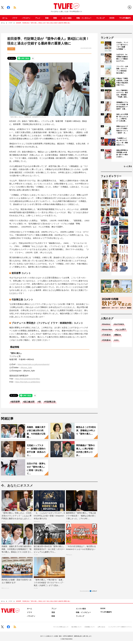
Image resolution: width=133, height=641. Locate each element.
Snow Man (107, 330)
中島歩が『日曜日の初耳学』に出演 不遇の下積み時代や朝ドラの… (122, 82)
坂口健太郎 (29, 402)
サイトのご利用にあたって (60, 627)
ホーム (4, 18)
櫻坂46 (118, 335)
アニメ (37, 18)
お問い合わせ (101, 627)
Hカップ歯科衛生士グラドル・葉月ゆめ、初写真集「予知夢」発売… (122, 94)
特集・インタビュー (83, 18)
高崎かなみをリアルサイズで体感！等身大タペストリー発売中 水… (122, 129)
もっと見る (128, 166)
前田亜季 (16, 402)
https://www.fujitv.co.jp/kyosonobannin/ (33, 364)
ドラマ (14, 18)
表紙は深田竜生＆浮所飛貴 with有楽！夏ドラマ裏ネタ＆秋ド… (122, 153)
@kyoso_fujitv (26, 368)
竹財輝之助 (50, 402)
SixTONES (119, 324)
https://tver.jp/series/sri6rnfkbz (27, 379)
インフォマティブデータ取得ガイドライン (120, 627)
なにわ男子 (121, 330)
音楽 (47, 18)
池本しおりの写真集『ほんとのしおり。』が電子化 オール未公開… (122, 117)
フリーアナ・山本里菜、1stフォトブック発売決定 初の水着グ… (122, 70)
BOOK (112, 18)
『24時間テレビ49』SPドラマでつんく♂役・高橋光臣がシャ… (122, 141)
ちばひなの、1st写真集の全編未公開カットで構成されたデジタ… (122, 58)
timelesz (106, 324)
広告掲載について (90, 627)
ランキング (100, 18)
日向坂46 (107, 340)
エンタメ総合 (67, 18)
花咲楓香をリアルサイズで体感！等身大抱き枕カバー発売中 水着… (122, 105)
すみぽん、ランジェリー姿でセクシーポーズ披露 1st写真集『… (122, 46)
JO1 (117, 340)
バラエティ (26, 18)
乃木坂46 (107, 335)
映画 (55, 18)
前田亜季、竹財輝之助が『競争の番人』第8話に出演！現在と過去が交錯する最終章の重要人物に (43, 23)
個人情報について (76, 627)
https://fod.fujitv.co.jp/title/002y (27, 382)
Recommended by (84, 591)
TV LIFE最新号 (125, 18)
